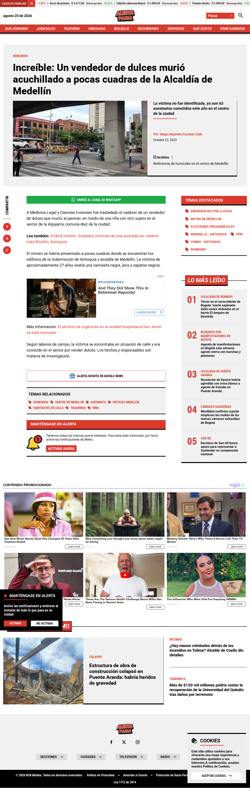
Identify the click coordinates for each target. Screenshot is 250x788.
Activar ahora (61, 448)
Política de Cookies (216, 766)
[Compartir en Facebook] (7, 227)
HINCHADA (96, 29)
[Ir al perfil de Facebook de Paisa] (111, 742)
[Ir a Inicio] (125, 16)
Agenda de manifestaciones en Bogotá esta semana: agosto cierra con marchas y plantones (221, 350)
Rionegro (198, 249)
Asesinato (98, 402)
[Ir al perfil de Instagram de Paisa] (138, 742)
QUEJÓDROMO (16, 29)
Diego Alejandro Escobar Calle (181, 134)
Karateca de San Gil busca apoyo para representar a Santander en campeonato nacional (219, 448)
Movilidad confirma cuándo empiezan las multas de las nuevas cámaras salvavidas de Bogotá (220, 417)
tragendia (78, 408)
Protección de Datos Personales (176, 775)
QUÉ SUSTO (202, 29)
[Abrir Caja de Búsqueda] (240, 16)
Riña (96, 408)
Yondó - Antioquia (206, 242)
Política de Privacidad (100, 775)
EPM (239, 234)
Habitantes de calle (48, 408)
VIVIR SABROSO (232, 29)
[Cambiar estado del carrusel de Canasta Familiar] (31, 3)
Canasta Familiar (14, 3)
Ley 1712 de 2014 (125, 782)
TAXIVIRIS (72, 29)
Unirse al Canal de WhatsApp (99, 200)
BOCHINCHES (148, 29)
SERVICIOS (175, 29)
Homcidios (40, 402)
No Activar (45, 623)
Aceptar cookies (214, 776)
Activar (15, 623)
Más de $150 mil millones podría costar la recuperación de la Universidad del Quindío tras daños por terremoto (207, 690)
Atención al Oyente (135, 775)
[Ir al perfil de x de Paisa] (124, 742)
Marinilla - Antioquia (209, 234)
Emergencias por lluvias (211, 211)
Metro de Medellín (206, 219)
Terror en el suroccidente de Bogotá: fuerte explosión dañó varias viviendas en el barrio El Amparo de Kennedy (220, 309)
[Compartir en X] (7, 238)
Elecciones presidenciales (213, 226)
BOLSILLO (121, 29)
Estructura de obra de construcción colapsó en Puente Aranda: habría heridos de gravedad (122, 674)
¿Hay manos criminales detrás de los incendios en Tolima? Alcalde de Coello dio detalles (206, 650)
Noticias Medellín (126, 402)
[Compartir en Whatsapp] (7, 250)
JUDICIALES (46, 29)
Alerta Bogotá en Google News (100, 376)
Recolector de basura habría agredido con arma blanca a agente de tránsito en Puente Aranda (220, 385)
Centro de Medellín (69, 402)
